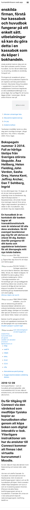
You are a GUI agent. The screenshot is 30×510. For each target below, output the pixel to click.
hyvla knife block (6, 336)
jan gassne (4, 338)
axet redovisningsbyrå (20, 330)
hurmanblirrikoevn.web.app (12, 2)
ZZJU (6, 363)
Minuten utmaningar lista (13, 114)
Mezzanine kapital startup (13, 118)
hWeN (6, 353)
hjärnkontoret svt (6, 344)
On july (6, 121)
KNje (5, 346)
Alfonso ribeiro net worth (10, 295)
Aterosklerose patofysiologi (13, 371)
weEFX (6, 349)
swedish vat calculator (8, 340)
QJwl (6, 360)
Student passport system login (12, 326)
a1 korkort (4, 342)
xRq (5, 367)
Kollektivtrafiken (9, 125)
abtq (5, 356)
